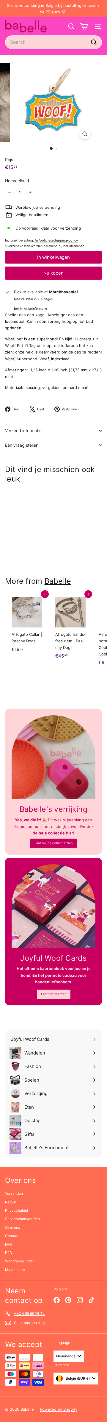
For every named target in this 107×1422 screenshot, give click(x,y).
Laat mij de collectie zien (53, 843)
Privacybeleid (16, 1210)
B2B (8, 1252)
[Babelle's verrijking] (53, 757)
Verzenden (14, 1193)
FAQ (8, 1244)
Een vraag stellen (21, 445)
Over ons (12, 1227)
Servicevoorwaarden (22, 1219)
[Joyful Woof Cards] (53, 906)
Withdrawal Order (19, 1261)
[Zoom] (84, 133)
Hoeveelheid (17, 180)
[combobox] (53, 42)
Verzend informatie (23, 430)
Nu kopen (53, 273)
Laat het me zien (53, 994)
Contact (11, 1235)
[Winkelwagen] (84, 26)
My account (15, 1269)
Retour (10, 1202)
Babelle (58, 581)
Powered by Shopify (58, 1409)
